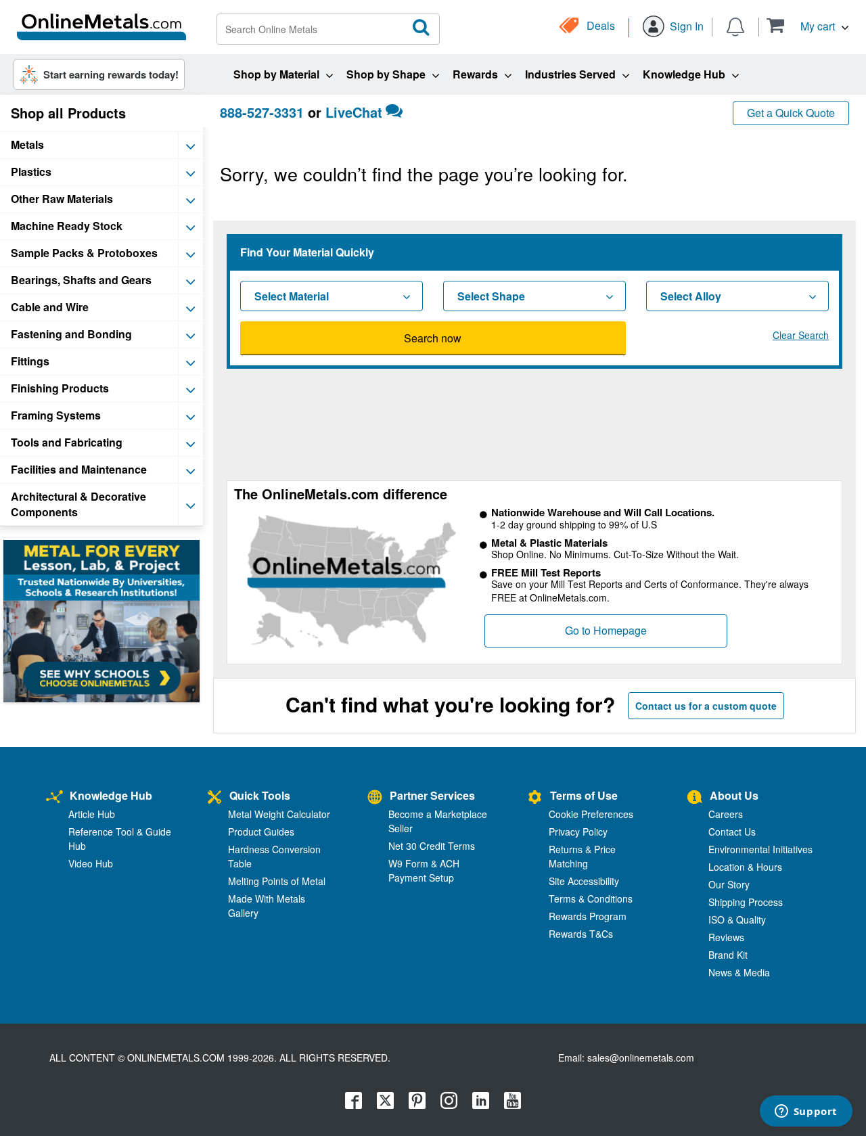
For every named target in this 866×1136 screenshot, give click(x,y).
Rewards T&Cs (581, 933)
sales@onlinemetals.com (640, 1057)
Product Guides (261, 831)
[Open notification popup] (735, 25)
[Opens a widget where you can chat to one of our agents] (805, 1112)
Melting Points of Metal (276, 881)
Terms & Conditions (591, 898)
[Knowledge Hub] (54, 797)
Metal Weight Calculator (279, 814)
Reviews (726, 937)
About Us (734, 795)
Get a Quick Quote (791, 112)
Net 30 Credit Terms (431, 846)
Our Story (729, 884)
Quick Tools (259, 795)
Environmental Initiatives (760, 849)
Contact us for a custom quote (706, 705)
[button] (807, 25)
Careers (725, 814)
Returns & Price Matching (582, 856)
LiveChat (353, 112)
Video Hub (90, 863)
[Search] (421, 28)
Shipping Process (745, 902)
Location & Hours (745, 866)
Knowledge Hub (111, 795)
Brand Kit (728, 954)
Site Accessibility (584, 881)
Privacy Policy (578, 831)
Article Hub (91, 814)
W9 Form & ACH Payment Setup (423, 870)
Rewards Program (587, 916)
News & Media (739, 972)
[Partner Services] (374, 797)
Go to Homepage (606, 630)
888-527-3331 (262, 112)
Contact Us (732, 831)
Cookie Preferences (591, 814)
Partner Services (432, 795)
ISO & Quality (737, 919)
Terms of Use (584, 795)
